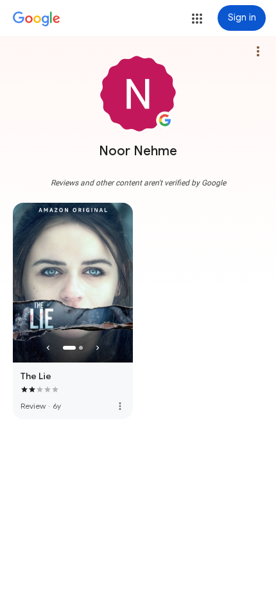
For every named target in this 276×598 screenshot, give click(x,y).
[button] (197, 18)
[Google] (36, 19)
